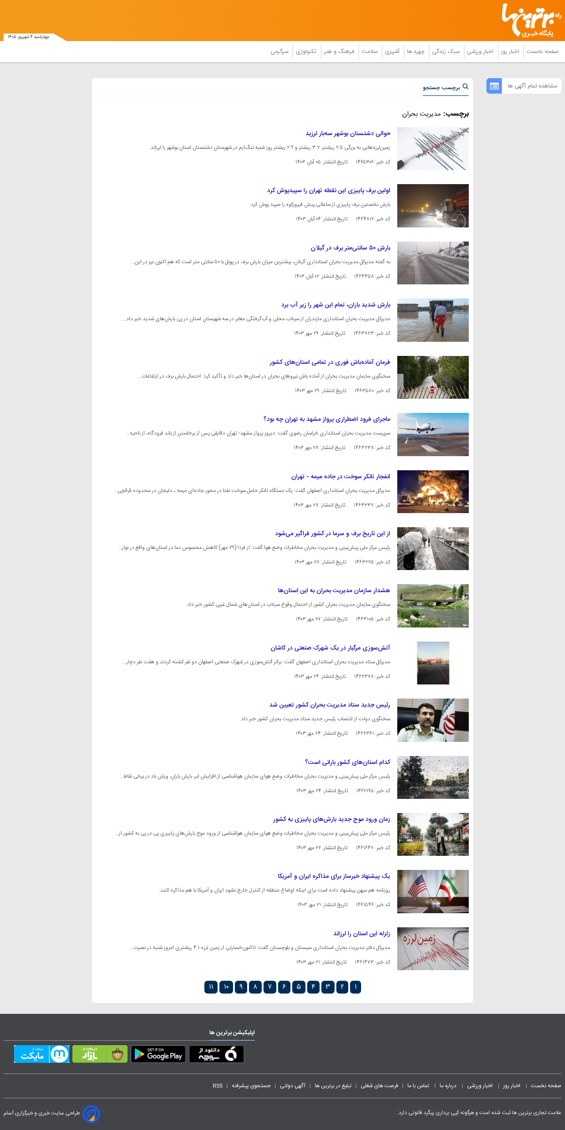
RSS (217, 1085)
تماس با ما (418, 1085)
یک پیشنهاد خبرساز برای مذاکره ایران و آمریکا (334, 876)
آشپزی (393, 52)
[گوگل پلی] (158, 1055)
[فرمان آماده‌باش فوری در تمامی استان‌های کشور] (433, 377)
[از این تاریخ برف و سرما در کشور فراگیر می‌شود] (433, 548)
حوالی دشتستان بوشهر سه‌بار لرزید (347, 134)
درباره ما (449, 1085)
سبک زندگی (446, 52)
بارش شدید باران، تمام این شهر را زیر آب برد (335, 305)
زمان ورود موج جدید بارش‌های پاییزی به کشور (331, 819)
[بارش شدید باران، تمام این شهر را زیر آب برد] (433, 320)
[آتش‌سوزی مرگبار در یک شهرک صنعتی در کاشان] (433, 663)
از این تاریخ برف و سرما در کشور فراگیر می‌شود (332, 534)
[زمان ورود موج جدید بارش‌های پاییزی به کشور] (433, 834)
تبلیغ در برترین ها (333, 1085)
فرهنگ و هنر (340, 52)
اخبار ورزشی (481, 52)
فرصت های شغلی (379, 1085)
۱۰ (226, 987)
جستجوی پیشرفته (251, 1085)
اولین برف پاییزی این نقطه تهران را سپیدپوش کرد (328, 191)
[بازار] (100, 1055)
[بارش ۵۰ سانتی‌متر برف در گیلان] (433, 263)
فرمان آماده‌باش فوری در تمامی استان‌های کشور (330, 362)
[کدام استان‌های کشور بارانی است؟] (433, 777)
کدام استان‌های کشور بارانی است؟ (347, 762)
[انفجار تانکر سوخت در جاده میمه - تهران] (433, 491)
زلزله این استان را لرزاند (361, 934)
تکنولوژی (307, 52)
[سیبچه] (216, 1055)
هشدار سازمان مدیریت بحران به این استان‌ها (334, 591)
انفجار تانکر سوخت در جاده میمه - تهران (340, 477)
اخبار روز (511, 52)
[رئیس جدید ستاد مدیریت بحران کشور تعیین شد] (433, 720)
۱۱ (211, 987)
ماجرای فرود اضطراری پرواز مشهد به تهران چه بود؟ (327, 419)
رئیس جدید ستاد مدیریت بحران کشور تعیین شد (329, 705)
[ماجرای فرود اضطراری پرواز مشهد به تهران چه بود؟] (433, 434)
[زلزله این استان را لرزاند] (433, 948)
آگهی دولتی (292, 1085)
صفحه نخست (543, 52)
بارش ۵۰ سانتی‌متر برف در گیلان (350, 248)
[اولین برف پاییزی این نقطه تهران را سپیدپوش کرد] (433, 205)
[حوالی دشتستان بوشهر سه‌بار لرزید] (433, 148)
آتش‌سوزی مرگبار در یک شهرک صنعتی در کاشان (330, 648)
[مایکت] (41, 1055)
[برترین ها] (527, 21)
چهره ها (416, 52)
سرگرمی (280, 52)
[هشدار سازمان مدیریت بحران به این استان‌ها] (433, 605)
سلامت (370, 52)
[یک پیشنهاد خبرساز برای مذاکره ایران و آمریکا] (433, 891)
